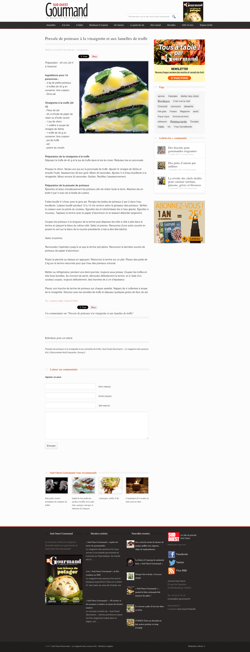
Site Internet (104, 405)
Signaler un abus (53, 377)
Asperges (172, 96)
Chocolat (162, 106)
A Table (79, 25)
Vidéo (161, 126)
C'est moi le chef (181, 101)
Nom (105, 386)
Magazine (185, 111)
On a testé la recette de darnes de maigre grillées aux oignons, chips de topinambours (149, 546)
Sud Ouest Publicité (186, 608)
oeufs (195, 111)
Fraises (173, 111)
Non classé (156, 25)
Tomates (194, 121)
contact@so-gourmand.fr (179, 598)
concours (176, 106)
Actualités (50, 25)
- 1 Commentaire (81, 49)
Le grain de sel (137, 25)
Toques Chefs (206, 25)
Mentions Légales (105, 646)
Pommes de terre (180, 116)
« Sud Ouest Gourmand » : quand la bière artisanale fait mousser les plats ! (147, 592)
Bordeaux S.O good (98, 25)
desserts (188, 106)
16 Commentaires (190, 188)
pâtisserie (162, 121)
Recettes (171, 25)
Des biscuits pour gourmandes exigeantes (182, 149)
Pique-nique (163, 116)
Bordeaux (164, 101)
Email (105, 395)
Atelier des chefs (190, 96)
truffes (60, 300)
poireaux (53, 300)
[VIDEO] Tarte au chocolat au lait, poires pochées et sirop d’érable (148, 624)
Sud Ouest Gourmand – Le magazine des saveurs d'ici (74, 646)
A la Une (66, 25)
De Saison (119, 25)
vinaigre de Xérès (71, 300)
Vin (169, 126)
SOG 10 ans (187, 25)
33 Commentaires (187, 154)
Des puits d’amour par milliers (182, 164)
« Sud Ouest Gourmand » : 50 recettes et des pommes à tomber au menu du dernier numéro (104, 604)
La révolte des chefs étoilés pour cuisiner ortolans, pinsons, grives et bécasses (185, 181)
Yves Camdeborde (183, 126)
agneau (161, 96)
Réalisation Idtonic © (196, 646)
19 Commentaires (189, 169)
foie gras (162, 111)
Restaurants (178, 121)
